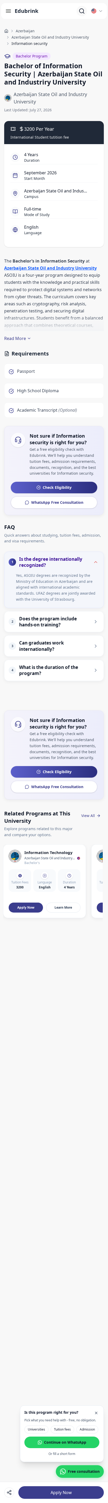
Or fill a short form (61, 1454)
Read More (15, 338)
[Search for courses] (82, 11)
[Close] (96, 1413)
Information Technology (48, 852)
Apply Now (61, 1492)
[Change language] (97, 11)
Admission (87, 1429)
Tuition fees (62, 1429)
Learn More (63, 907)
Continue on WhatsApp (65, 1442)
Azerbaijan (25, 30)
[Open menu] (8, 11)
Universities (36, 1429)
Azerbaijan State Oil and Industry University (50, 37)
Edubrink (26, 10)
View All (88, 815)
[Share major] (9, 1492)
